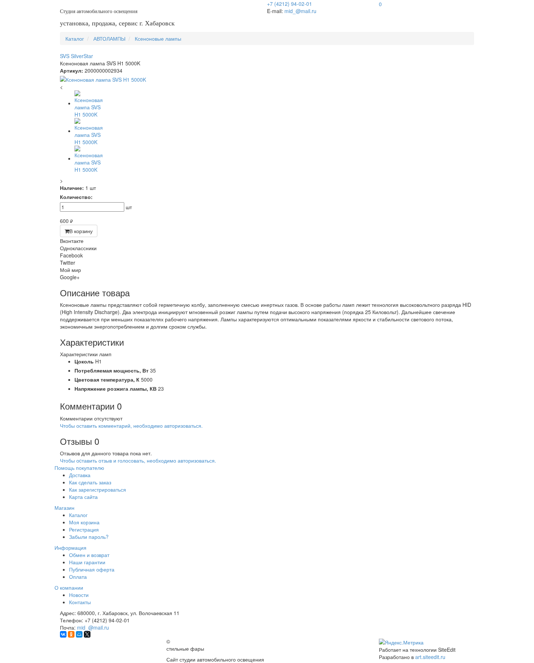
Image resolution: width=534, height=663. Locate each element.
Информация (70, 547)
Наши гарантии (87, 562)
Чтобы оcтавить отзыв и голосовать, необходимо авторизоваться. (138, 460)
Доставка (79, 475)
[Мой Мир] (79, 634)
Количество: (76, 196)
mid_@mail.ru (300, 11)
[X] (87, 634)
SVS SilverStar (76, 56)
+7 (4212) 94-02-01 (289, 3)
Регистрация (84, 529)
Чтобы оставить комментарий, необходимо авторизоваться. (131, 425)
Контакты (80, 602)
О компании (68, 587)
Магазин (64, 507)
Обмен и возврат (89, 554)
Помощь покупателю (79, 467)
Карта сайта (83, 496)
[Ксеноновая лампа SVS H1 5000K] (267, 79)
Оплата (78, 576)
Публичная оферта (91, 569)
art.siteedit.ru (430, 656)
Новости (79, 594)
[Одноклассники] (71, 634)
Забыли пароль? (89, 536)
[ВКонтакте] (63, 634)
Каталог (78, 514)
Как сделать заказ (90, 482)
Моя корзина (84, 522)
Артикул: (71, 70)
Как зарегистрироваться (97, 489)
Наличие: (72, 187)
